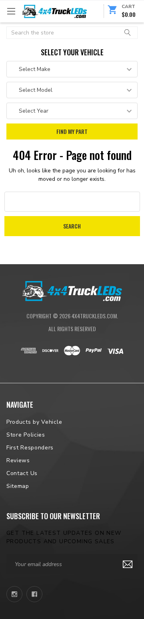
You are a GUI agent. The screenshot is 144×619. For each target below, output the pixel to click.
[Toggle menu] (11, 11)
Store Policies (25, 435)
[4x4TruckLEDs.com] (72, 290)
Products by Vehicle (34, 422)
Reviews (18, 460)
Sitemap (17, 486)
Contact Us (22, 473)
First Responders (30, 447)
